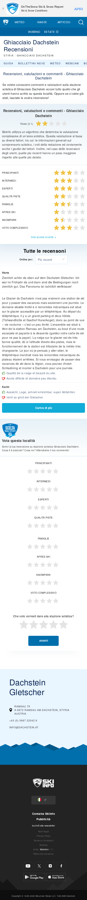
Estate (49, 32)
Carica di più (43, 408)
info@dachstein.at (23, 727)
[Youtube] (28, 866)
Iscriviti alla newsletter (43, 825)
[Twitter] (39, 866)
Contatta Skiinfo (43, 814)
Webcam (72, 63)
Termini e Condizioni (43, 840)
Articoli (63, 22)
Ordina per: (26, 259)
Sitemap (43, 844)
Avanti (43, 640)
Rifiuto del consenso (43, 853)
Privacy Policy (43, 835)
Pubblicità (43, 819)
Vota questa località (42, 237)
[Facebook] (61, 866)
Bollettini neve (31, 63)
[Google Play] (34, 876)
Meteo (20, 22)
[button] (81, 22)
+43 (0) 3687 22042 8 (23, 720)
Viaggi (42, 22)
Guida (8, 63)
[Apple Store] (56, 876)
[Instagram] (50, 866)
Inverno (34, 32)
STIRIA (9, 55)
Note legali (43, 831)
